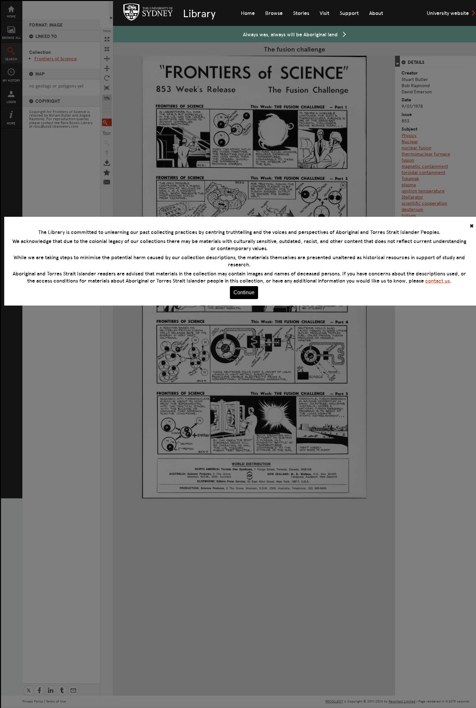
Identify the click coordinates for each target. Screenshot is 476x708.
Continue (244, 292)
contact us (437, 280)
